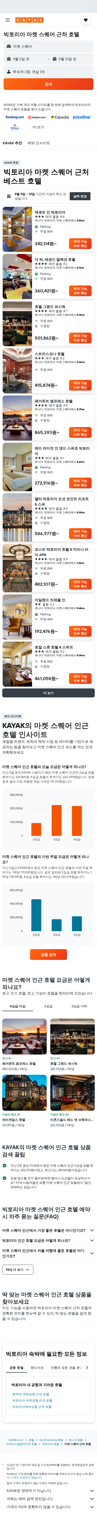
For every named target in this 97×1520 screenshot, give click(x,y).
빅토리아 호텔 (50, 1444)
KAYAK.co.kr (16, 1440)
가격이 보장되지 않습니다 (26, 1477)
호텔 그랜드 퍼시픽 (50, 306)
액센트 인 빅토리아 (50, 212)
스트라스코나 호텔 (50, 354)
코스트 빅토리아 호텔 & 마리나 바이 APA (61, 552)
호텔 (31, 1440)
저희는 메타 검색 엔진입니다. (30, 1498)
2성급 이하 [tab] (79, 1006)
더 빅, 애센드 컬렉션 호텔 (55, 259)
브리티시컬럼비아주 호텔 (21, 1444)
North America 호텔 (51, 1440)
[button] (8, 20)
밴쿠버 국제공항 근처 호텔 (30, 1394)
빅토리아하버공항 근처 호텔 (32, 1407)
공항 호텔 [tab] (16, 1368)
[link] (48, 954)
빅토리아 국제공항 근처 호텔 (32, 1400)
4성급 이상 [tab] (17, 1006)
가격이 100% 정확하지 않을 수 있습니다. (39, 1506)
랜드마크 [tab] (37, 1368)
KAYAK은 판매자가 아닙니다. (29, 1490)
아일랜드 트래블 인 (50, 600)
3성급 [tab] (48, 1006)
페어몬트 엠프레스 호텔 (54, 401)
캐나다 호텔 (76, 1440)
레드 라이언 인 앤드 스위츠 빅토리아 (62, 451)
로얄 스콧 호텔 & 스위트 (54, 647)
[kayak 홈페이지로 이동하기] (29, 20)
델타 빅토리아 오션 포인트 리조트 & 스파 (62, 501)
